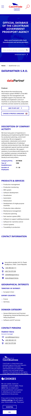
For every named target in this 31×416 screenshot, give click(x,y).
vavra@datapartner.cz (12, 337)
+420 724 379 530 (10, 271)
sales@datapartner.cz (12, 275)
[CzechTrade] (15, 6)
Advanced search (20, 54)
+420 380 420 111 (10, 268)
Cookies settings (7, 400)
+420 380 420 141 (10, 340)
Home (3, 66)
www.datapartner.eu (11, 278)
